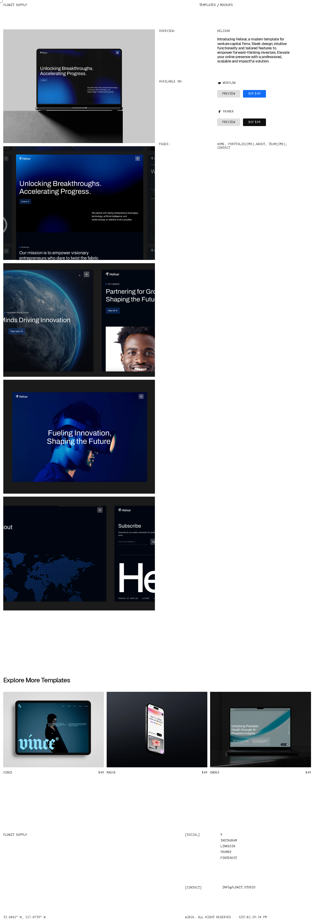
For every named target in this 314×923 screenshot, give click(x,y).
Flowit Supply (15, 5)
